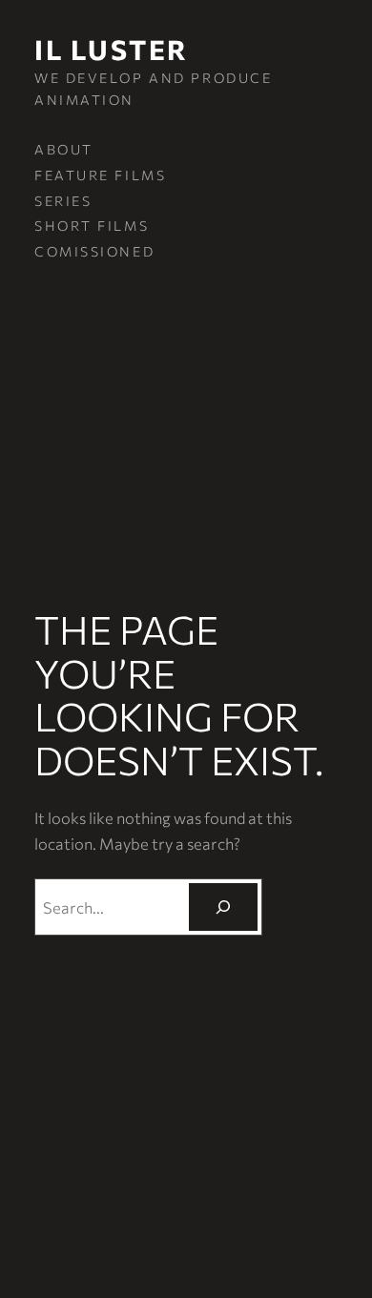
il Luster (111, 49)
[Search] (223, 907)
